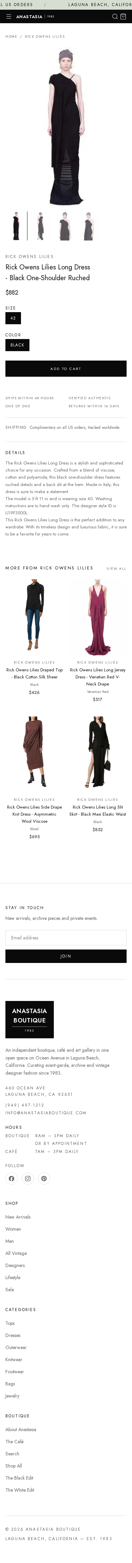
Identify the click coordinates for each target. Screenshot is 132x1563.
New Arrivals (17, 1217)
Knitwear (13, 1359)
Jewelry (12, 1395)
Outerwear (16, 1347)
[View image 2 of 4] (40, 226)
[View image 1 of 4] (16, 226)
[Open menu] (9, 16)
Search (12, 1453)
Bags (10, 1383)
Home (11, 36)
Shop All (13, 1465)
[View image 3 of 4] (65, 226)
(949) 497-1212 (24, 1105)
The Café (14, 1441)
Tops (10, 1323)
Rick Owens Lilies (45, 36)
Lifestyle (12, 1277)
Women (13, 1229)
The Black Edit (19, 1478)
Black (17, 345)
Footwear (14, 1371)
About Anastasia (20, 1429)
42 (13, 318)
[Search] (115, 16)
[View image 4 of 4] (89, 226)
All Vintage (16, 1253)
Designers (15, 1265)
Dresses (12, 1335)
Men (9, 1241)
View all (117, 568)
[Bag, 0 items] (123, 16)
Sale (9, 1289)
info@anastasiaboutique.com (46, 1113)
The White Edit (19, 1490)
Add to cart (66, 368)
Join (66, 956)
